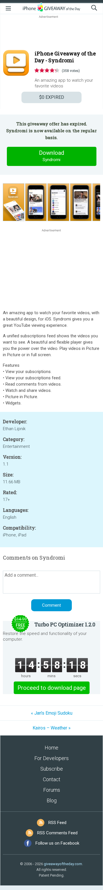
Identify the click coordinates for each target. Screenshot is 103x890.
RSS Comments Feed (57, 832)
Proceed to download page (51, 687)
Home (51, 748)
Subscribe (51, 769)
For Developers (51, 758)
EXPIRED (51, 97)
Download (51, 155)
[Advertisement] (51, 33)
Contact (51, 779)
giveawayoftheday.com (63, 864)
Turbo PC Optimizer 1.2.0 (64, 624)
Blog (52, 800)
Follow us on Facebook (57, 843)
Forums (51, 790)
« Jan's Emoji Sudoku (51, 713)
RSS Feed (57, 822)
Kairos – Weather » (52, 728)
